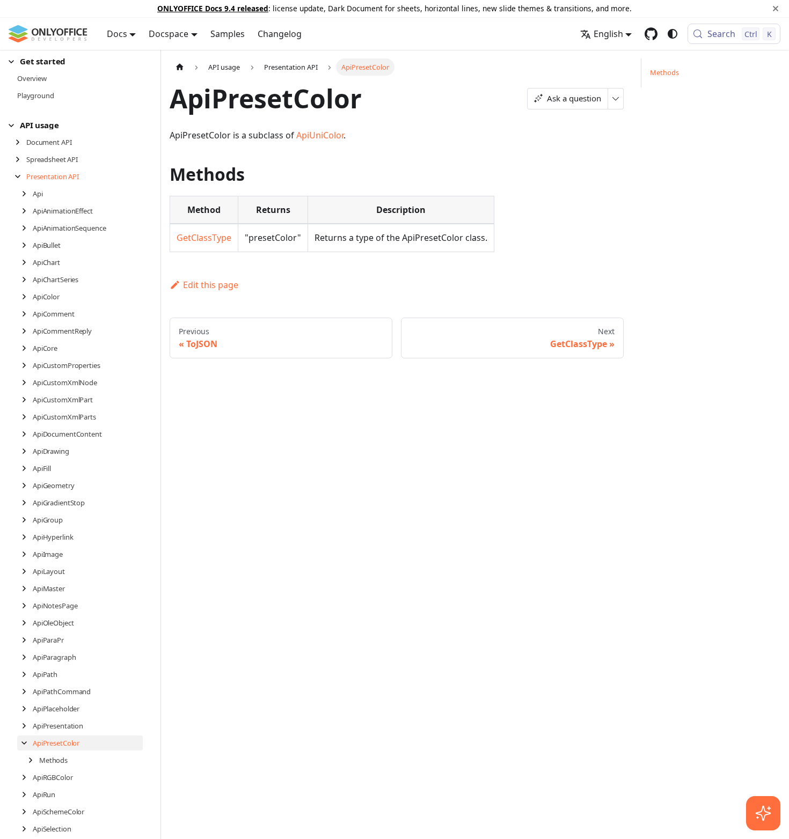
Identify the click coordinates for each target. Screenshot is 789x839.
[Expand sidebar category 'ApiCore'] (27, 348)
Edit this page (210, 285)
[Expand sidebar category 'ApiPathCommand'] (27, 691)
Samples (227, 34)
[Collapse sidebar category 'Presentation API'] (20, 176)
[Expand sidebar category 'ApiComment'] (27, 313)
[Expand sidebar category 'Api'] (27, 193)
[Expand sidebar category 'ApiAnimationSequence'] (27, 227)
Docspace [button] (168, 34)
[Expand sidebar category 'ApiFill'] (27, 468)
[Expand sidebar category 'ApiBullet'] (27, 245)
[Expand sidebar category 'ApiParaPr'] (27, 639)
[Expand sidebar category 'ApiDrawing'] (27, 451)
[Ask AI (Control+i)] (763, 813)
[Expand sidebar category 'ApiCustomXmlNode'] (27, 382)
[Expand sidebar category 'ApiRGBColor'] (27, 777)
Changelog (280, 34)
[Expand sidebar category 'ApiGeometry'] (27, 485)
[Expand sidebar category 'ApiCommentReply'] (27, 330)
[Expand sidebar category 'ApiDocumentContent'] (27, 433)
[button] (76, 61)
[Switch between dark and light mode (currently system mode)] (672, 33)
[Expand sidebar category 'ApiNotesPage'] (27, 605)
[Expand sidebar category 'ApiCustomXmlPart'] (27, 399)
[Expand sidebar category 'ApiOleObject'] (27, 622)
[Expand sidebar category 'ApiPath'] (27, 674)
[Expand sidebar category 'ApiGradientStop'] (27, 502)
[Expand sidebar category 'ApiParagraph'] (27, 657)
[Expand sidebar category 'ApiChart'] (27, 262)
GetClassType (204, 238)
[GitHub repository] (651, 33)
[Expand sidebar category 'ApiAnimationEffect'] (27, 210)
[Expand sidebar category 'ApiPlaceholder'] (27, 708)
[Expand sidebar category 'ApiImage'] (27, 554)
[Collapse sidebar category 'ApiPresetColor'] (27, 742)
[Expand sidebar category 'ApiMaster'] (27, 588)
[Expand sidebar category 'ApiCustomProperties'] (27, 365)
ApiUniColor (320, 135)
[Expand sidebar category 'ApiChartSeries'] (27, 279)
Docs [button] (117, 34)
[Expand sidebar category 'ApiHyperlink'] (27, 536)
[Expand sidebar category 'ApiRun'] (27, 794)
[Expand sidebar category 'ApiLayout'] (27, 571)
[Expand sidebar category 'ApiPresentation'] (27, 725)
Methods (664, 72)
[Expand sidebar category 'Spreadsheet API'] (20, 159)
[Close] (775, 8)
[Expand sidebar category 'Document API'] (20, 142)
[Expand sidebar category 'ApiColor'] (27, 296)
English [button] (608, 34)
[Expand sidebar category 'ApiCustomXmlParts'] (27, 416)
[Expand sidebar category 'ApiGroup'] (27, 519)
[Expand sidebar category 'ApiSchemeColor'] (27, 811)
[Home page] (180, 66)
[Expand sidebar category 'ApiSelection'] (27, 828)
